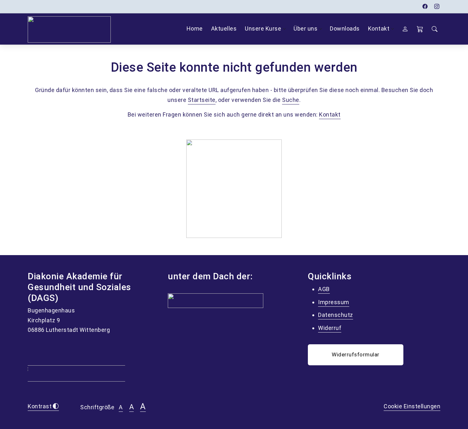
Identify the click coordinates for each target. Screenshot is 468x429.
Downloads (345, 28)
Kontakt (330, 114)
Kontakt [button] (379, 28)
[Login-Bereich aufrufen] (405, 29)
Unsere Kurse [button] (263, 28)
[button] (420, 29)
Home (195, 28)
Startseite (202, 100)
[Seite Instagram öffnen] (437, 7)
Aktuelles (224, 28)
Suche (290, 100)
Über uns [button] (305, 28)
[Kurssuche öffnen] (434, 29)
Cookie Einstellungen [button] (412, 406)
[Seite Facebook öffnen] (425, 7)
